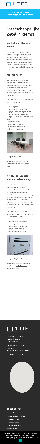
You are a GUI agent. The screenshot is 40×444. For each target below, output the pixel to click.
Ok (20, 441)
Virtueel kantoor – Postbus (16, 416)
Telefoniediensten (13, 422)
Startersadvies (12, 429)
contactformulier (12, 164)
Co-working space (13, 419)
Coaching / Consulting (14, 425)
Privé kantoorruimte (14, 413)
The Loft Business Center (19, 12)
